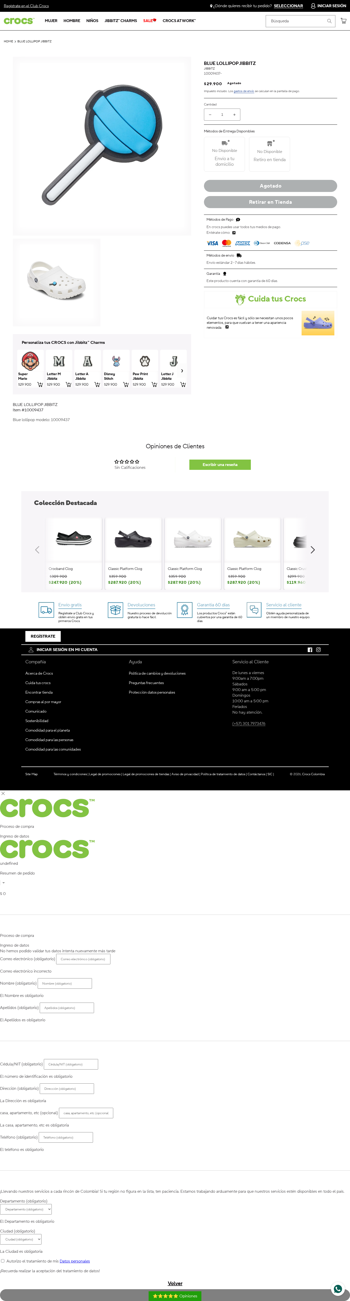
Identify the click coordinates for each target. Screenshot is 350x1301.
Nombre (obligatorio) (18, 983)
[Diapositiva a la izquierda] (37, 549)
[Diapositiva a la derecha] (312, 550)
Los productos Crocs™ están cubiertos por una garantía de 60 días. (219, 617)
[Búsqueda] (329, 21)
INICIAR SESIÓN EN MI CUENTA (67, 649)
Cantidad (210, 104)
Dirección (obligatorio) (19, 1088)
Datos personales (75, 1261)
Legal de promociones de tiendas (147, 774)
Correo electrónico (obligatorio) (27, 959)
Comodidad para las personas (49, 739)
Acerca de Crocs (39, 673)
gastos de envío (244, 91)
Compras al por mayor (43, 702)
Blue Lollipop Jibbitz (34, 41)
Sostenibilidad (36, 721)
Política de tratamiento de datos (223, 774)
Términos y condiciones (71, 774)
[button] (51, 21)
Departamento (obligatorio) (23, 1201)
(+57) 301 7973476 (248, 723)
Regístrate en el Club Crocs (26, 6)
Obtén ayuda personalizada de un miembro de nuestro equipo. (288, 615)
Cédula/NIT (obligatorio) (21, 1064)
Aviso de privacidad (185, 774)
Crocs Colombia (313, 774)
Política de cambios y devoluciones (157, 673)
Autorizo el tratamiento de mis (48, 1261)
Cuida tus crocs (37, 683)
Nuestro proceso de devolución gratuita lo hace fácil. (150, 615)
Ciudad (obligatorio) (17, 1231)
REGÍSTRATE (43, 636)
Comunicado (35, 711)
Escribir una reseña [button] (220, 464)
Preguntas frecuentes (146, 683)
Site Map (31, 774)
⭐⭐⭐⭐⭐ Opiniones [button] (175, 1296)
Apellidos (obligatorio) (19, 1007)
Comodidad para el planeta (47, 730)
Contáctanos (257, 774)
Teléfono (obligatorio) (19, 1137)
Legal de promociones (105, 774)
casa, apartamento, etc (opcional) (29, 1112)
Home (8, 41)
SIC (270, 774)
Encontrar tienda (39, 692)
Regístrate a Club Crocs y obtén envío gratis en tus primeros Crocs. (76, 617)
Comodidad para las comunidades (53, 749)
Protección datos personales (152, 692)
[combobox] (300, 21)
